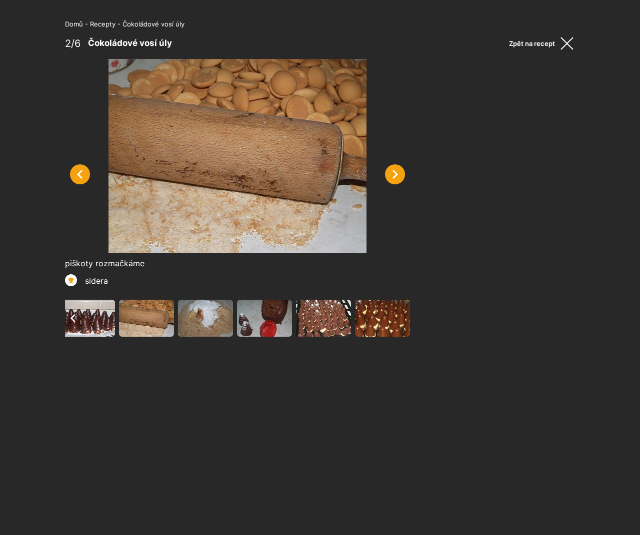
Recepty (103, 24)
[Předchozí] (80, 174)
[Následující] (395, 174)
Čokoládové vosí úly (153, 24)
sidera (96, 281)
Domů (74, 24)
